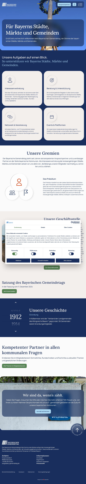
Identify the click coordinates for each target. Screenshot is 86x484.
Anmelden (39, 458)
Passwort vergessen (42, 461)
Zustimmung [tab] (18, 227)
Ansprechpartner (64, 4)
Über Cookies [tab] (68, 227)
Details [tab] (43, 227)
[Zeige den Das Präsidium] (19, 182)
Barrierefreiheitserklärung (8, 472)
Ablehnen (18, 260)
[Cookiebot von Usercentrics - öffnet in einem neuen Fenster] (72, 222)
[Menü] (80, 4)
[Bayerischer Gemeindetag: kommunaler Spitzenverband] (9, 4)
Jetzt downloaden (9, 291)
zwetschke (46, 479)
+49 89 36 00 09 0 (7, 461)
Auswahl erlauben (43, 260)
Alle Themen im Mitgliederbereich (14, 366)
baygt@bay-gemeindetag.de (10, 463)
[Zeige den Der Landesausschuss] (26, 192)
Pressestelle (40, 463)
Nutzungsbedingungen (44, 472)
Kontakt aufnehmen (43, 411)
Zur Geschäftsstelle (51, 267)
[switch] (33, 253)
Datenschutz (31, 472)
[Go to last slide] (16, 302)
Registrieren (40, 460)
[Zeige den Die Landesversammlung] (12, 192)
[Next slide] (16, 331)
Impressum (21, 472)
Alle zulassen (67, 260)
